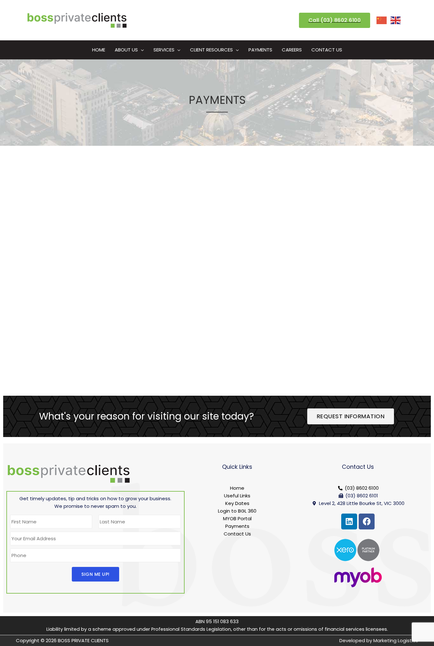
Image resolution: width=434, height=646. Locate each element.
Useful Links (237, 495)
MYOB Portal (237, 518)
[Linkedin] (349, 521)
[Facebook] (367, 521)
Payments (260, 49)
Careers (292, 49)
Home (98, 49)
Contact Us (326, 49)
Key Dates (237, 503)
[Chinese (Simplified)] (381, 20)
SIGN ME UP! (95, 574)
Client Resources (211, 49)
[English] (395, 20)
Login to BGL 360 (237, 511)
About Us (126, 49)
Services (163, 49)
